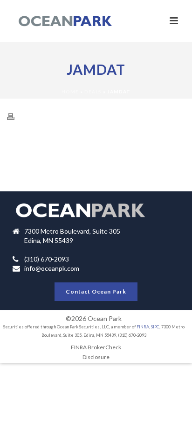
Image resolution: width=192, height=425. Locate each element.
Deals (93, 91)
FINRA (143, 326)
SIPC (155, 326)
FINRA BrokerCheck (96, 347)
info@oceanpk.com (51, 268)
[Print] (15, 116)
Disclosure (96, 356)
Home (70, 91)
